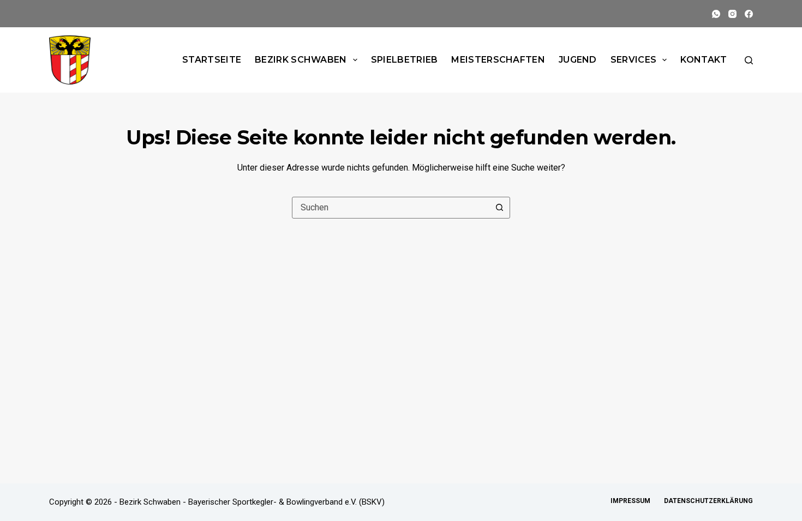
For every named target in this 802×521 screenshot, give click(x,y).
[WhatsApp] (716, 14)
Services (633, 59)
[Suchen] (749, 60)
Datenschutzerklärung (708, 501)
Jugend (578, 59)
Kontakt (703, 59)
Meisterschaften (498, 59)
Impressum (630, 501)
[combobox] (390, 208)
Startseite (211, 59)
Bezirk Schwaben (301, 59)
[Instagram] (732, 14)
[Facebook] (749, 14)
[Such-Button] (499, 207)
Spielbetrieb (404, 59)
